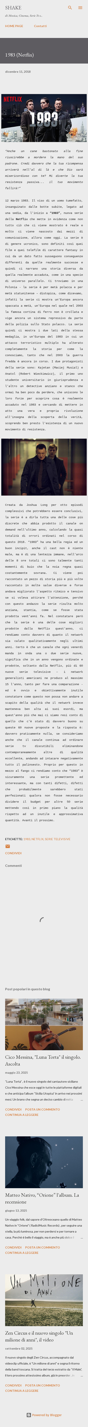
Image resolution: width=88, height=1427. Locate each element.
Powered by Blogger (46, 1415)
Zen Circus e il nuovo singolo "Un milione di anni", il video (39, 1336)
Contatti (40, 26)
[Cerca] (70, 7)
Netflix (38, 839)
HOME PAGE (14, 26)
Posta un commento (42, 1109)
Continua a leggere (21, 1115)
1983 (26, 839)
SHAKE (13, 7)
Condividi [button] (13, 853)
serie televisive (57, 839)
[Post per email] (7, 848)
